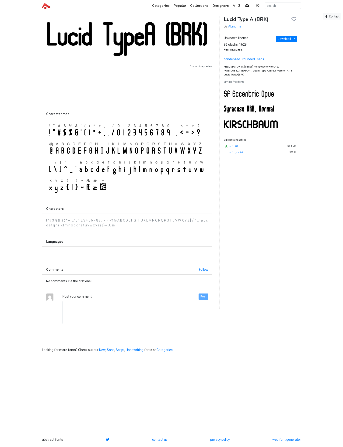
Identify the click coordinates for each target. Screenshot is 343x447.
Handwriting (135, 350)
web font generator (286, 439)
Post (203, 296)
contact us (160, 439)
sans (260, 59)
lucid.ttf (233, 146)
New (102, 350)
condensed (232, 59)
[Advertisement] (127, 88)
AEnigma (235, 26)
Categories (165, 350)
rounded (248, 59)
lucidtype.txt (236, 152)
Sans (110, 350)
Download (284, 39)
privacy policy (220, 439)
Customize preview (201, 66)
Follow (203, 269)
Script (120, 350)
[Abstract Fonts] (46, 6)
